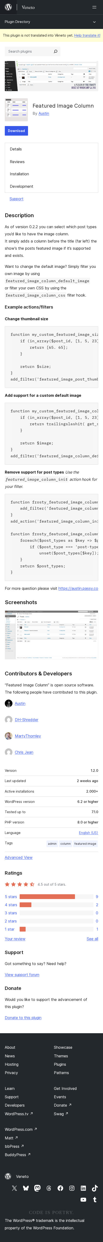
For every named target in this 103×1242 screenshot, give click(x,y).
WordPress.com (21, 1129)
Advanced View (19, 857)
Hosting (11, 1064)
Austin (44, 113)
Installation (19, 173)
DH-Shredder (26, 719)
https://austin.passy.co (78, 588)
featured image (85, 843)
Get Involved (65, 1088)
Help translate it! (87, 35)
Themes (61, 1056)
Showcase (63, 1047)
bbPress (14, 1146)
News (10, 1056)
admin (52, 843)
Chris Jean (24, 752)
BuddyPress (18, 1154)
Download (16, 131)
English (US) (88, 833)
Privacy (11, 1072)
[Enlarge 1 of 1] (91, 616)
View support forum (22, 974)
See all (92, 938)
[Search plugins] (55, 51)
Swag (61, 1113)
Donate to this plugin (23, 1017)
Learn (10, 1088)
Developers (15, 1105)
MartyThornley (28, 736)
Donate (63, 1105)
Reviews (17, 161)
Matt (11, 1138)
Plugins (60, 1064)
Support (16, 198)
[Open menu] (95, 7)
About (10, 1047)
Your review (15, 938)
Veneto (22, 1176)
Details (16, 149)
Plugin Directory (17, 22)
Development (21, 186)
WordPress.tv (19, 1113)
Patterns (61, 1072)
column (65, 843)
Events (60, 1096)
